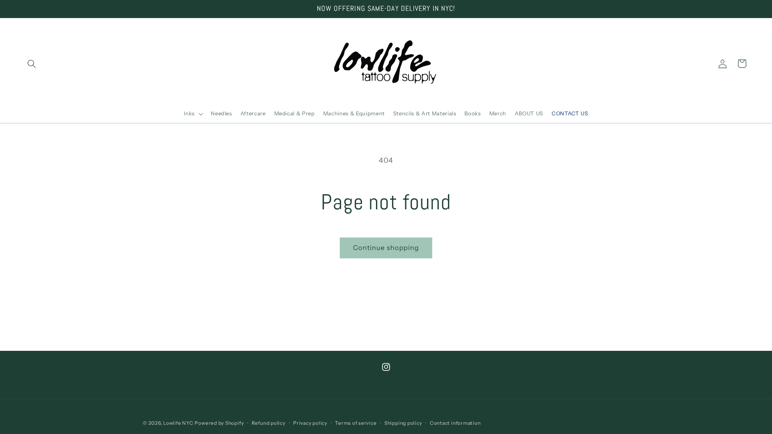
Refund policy (268, 423)
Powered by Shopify (219, 423)
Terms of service (355, 423)
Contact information (455, 423)
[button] (31, 63)
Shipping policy (403, 423)
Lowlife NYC (178, 423)
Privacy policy (310, 423)
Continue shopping (386, 248)
